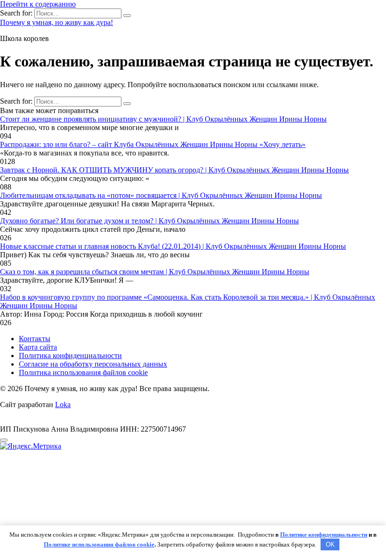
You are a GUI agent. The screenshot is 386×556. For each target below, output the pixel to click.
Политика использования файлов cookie (83, 372)
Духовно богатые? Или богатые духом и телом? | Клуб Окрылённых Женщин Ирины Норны (149, 221)
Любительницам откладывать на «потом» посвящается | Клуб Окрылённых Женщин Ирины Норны (161, 195)
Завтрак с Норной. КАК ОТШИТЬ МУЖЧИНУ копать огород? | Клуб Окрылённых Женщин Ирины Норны (174, 170)
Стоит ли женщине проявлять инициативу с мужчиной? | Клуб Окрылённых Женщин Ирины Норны (163, 119)
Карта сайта (38, 347)
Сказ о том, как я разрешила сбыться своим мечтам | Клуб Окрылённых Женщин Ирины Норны (154, 272)
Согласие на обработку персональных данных (93, 364)
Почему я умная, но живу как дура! (56, 22)
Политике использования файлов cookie (99, 544)
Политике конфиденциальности (323, 534)
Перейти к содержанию (38, 4)
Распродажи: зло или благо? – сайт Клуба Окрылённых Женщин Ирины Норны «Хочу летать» (153, 144)
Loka (63, 405)
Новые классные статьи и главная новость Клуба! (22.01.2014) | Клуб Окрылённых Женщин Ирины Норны (173, 246)
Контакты (34, 339)
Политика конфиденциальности (70, 356)
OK (330, 544)
